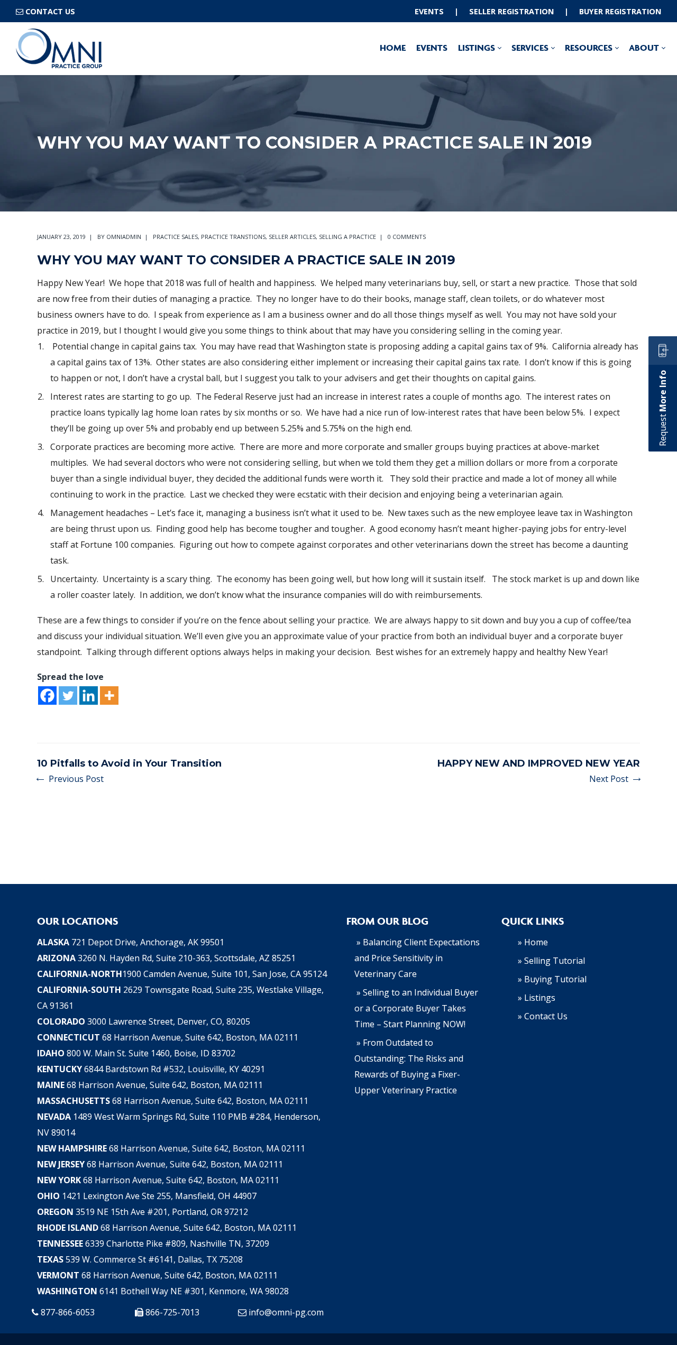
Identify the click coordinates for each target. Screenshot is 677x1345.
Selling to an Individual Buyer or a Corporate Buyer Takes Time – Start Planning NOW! (416, 1008)
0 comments (407, 237)
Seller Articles (292, 237)
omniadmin (123, 237)
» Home (533, 942)
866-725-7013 (172, 1312)
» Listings (536, 997)
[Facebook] (47, 695)
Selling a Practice (347, 237)
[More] (109, 695)
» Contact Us (543, 1016)
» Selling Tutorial (551, 960)
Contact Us (50, 11)
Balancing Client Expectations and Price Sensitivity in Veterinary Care (417, 958)
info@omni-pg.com (286, 1312)
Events (429, 11)
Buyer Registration (620, 11)
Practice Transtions (233, 237)
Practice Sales (175, 237)
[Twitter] (68, 695)
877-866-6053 (68, 1312)
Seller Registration (511, 11)
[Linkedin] (88, 695)
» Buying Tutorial (552, 979)
